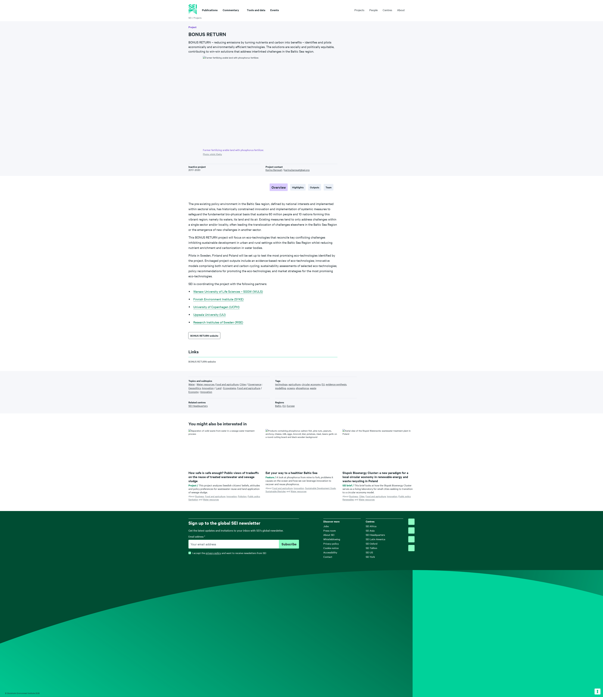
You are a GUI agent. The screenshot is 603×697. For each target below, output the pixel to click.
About (401, 10)
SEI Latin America (375, 539)
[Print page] (413, 378)
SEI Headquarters (375, 534)
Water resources (211, 499)
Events (274, 10)
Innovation (231, 496)
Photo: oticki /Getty (212, 154)
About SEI (328, 534)
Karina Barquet (274, 170)
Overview (279, 187)
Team (328, 187)
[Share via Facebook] (398, 378)
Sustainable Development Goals (320, 488)
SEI (190, 17)
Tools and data (256, 10)
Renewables (348, 499)
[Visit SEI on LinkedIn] (411, 539)
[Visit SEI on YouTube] (411, 548)
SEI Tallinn (371, 548)
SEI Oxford (371, 543)
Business (199, 496)
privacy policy (213, 553)
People (373, 10)
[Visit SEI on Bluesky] (411, 522)
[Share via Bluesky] (393, 378)
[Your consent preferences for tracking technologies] (597, 691)
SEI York (370, 556)
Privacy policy (331, 543)
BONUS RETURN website (204, 335)
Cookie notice (331, 548)
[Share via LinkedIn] (403, 378)
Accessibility (330, 552)
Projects (359, 10)
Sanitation (193, 499)
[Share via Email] (408, 378)
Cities (361, 496)
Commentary (231, 10)
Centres (387, 10)
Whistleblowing (331, 539)
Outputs (314, 187)
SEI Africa (371, 526)
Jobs (326, 526)
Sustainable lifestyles (276, 491)
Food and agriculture (215, 496)
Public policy (254, 496)
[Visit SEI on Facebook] (411, 530)
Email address (196, 536)
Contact (327, 556)
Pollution (242, 496)
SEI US (369, 552)
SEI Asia (370, 530)
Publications (210, 10)
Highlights (298, 187)
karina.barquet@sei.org (297, 170)
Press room (329, 530)
